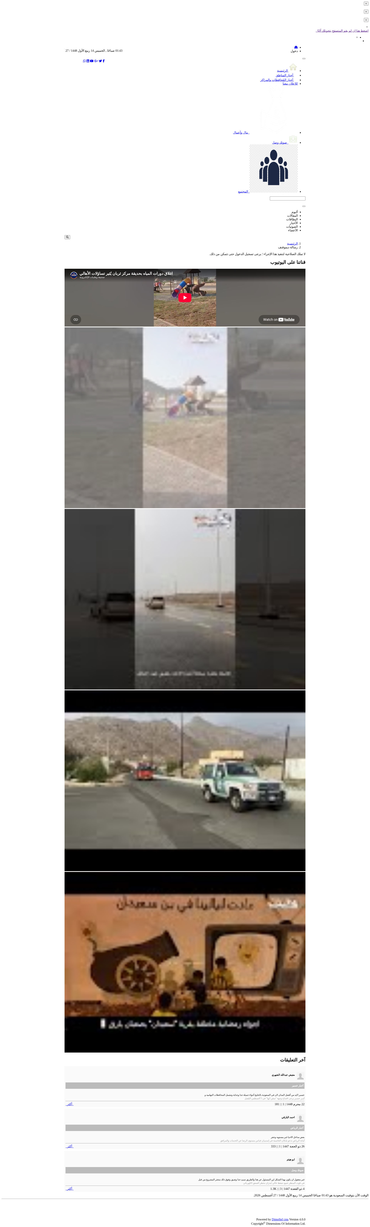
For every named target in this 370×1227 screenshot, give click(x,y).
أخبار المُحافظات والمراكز (277, 80)
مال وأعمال (241, 132)
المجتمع (243, 191)
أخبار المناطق (285, 75)
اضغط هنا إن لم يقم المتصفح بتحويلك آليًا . (342, 30)
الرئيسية (282, 70)
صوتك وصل (280, 142)
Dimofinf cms (280, 1219)
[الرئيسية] (296, 47)
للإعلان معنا (290, 83)
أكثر (70, 1104)
